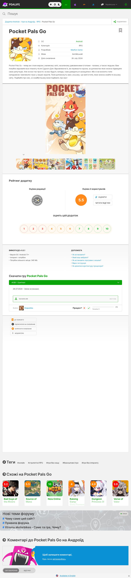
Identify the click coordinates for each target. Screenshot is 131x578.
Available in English (67, 576)
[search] (61, 14)
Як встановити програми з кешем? (86, 260)
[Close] (128, 575)
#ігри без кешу (52, 463)
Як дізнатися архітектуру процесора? (87, 266)
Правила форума (16, 522)
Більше (125, 513)
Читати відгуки (102, 203)
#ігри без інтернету (90, 463)
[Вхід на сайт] (125, 4)
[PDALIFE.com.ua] (9, 4)
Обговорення (11, 570)
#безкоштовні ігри (70, 463)
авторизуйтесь (59, 559)
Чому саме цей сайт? (19, 518)
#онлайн (21, 463)
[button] (126, 86)
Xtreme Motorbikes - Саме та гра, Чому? (32, 527)
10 (107, 228)
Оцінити (102, 197)
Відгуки (27, 570)
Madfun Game (77, 50)
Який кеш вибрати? (80, 257)
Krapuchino (29, 308)
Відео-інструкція (79, 263)
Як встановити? (78, 255)
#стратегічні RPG (35, 463)
